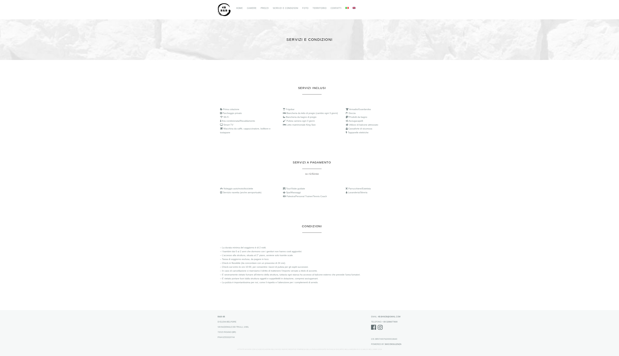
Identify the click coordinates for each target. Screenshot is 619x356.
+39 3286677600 (390, 322)
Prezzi (265, 8)
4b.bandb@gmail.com (389, 317)
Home (239, 8)
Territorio (320, 8)
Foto (305, 8)
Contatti (336, 8)
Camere (252, 8)
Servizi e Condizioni (285, 8)
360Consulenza (393, 344)
